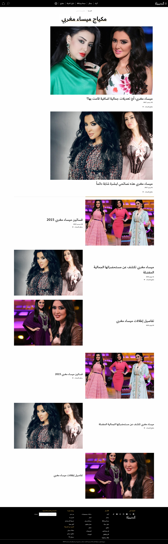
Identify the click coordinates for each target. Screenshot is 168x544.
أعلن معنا (71, 524)
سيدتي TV (71, 537)
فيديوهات (88, 531)
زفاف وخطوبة (105, 538)
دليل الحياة (70, 3)
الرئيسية (90, 11)
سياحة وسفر (88, 521)
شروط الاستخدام (69, 521)
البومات (89, 534)
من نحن (72, 514)
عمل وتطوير (88, 524)
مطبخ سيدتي (70, 534)
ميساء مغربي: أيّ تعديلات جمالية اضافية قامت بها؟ (120, 98)
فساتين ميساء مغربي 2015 (65, 220)
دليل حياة (106, 524)
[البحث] (8, 3)
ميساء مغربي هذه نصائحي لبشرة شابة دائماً (124, 184)
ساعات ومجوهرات (86, 514)
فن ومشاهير (105, 531)
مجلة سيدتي (71, 530)
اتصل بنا (71, 517)
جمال (90, 3)
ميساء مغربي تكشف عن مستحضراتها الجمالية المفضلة (124, 269)
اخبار (90, 517)
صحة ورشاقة (81, 3)
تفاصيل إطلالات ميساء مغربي (135, 321)
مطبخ (62, 3)
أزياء (96, 3)
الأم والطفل (106, 534)
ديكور (90, 527)
